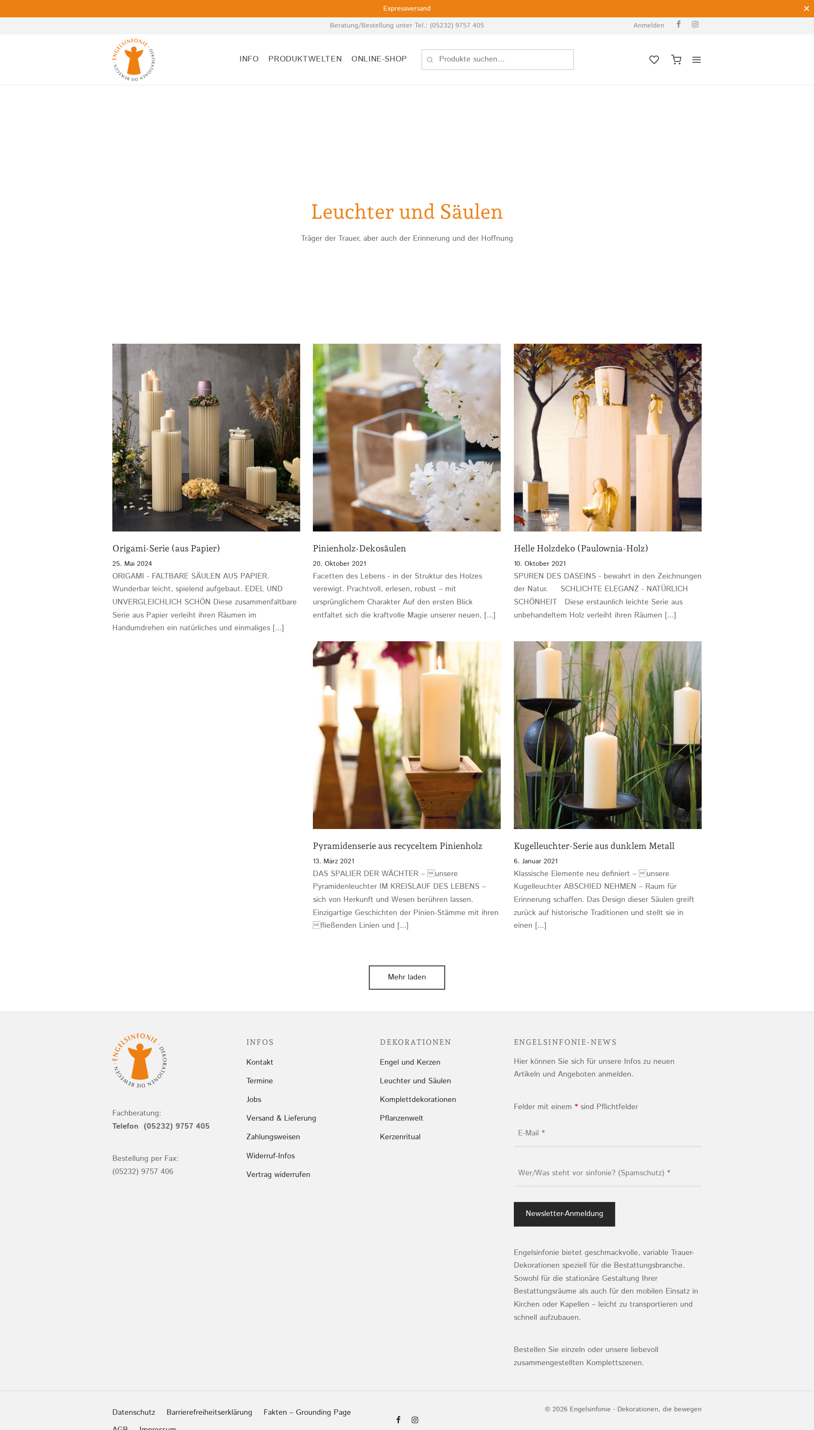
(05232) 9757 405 (457, 26)
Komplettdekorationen (418, 1099)
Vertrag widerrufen (278, 1174)
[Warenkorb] (676, 60)
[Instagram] (695, 25)
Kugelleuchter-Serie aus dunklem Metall (594, 846)
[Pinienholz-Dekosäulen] (407, 437)
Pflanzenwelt (402, 1118)
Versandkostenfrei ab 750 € (407, 9)
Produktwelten (305, 59)
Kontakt (259, 1062)
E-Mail (531, 1133)
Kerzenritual (400, 1137)
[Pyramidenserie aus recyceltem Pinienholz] (407, 735)
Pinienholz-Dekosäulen (359, 548)
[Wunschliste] (655, 60)
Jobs (253, 1099)
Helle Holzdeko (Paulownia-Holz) (581, 548)
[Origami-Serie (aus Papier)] (206, 437)
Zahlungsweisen (273, 1137)
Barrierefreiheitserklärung (209, 1412)
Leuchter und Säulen (415, 1081)
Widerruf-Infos (270, 1156)
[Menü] (696, 59)
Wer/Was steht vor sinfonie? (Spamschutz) (594, 1173)
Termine (259, 1081)
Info (249, 59)
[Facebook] (678, 25)
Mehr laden (407, 977)
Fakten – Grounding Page (307, 1412)
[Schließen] (806, 8)
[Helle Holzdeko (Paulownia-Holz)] (608, 437)
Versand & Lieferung (281, 1118)
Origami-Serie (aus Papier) (166, 548)
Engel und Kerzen (410, 1062)
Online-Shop (379, 59)
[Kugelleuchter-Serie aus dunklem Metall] (608, 735)
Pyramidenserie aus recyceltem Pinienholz (397, 846)
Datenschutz (133, 1412)
